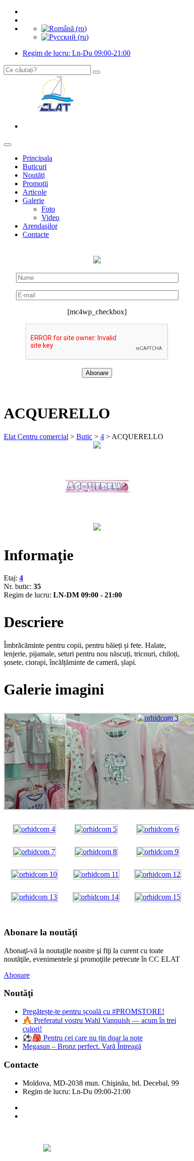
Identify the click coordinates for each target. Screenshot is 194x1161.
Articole (35, 192)
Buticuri (35, 167)
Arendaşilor (40, 226)
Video (50, 217)
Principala (37, 158)
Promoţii (35, 184)
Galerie (33, 200)
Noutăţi (34, 175)
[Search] (96, 72)
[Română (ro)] (64, 29)
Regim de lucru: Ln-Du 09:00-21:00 (76, 53)
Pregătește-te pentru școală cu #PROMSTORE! (93, 1011)
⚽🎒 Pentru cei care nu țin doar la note (83, 1038)
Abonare (17, 975)
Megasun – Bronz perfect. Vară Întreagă (82, 1046)
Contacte (36, 234)
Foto (48, 209)
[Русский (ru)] (65, 37)
